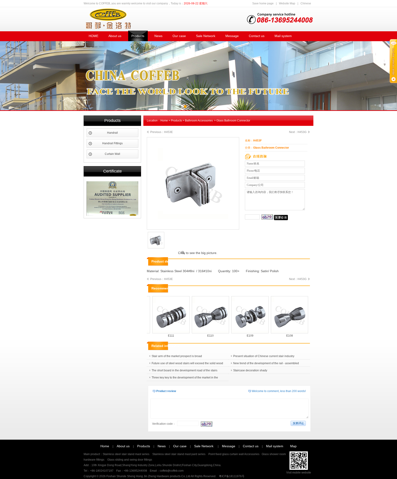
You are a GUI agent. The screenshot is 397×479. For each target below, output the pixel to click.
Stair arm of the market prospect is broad (177, 356)
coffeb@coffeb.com (172, 470)
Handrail (112, 132)
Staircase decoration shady (250, 370)
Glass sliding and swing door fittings (129, 459)
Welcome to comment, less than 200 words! (279, 391)
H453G (302, 132)
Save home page (263, 3)
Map (293, 446)
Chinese (306, 3)
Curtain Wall (112, 154)
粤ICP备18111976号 (231, 476)
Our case (179, 36)
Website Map (287, 3)
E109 (245, 335)
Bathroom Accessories (199, 120)
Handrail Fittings (112, 143)
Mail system (283, 36)
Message (232, 36)
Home (164, 120)
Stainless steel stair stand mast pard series (179, 454)
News (158, 36)
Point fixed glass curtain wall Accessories (233, 454)
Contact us (256, 36)
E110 (205, 335)
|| (281, 3)
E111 (166, 335)
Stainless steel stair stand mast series (126, 454)
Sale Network (205, 36)
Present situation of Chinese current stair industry (263, 356)
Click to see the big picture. (197, 253)
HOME (93, 36)
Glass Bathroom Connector (233, 120)
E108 (284, 335)
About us (114, 36)
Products (137, 36)
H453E (168, 132)
